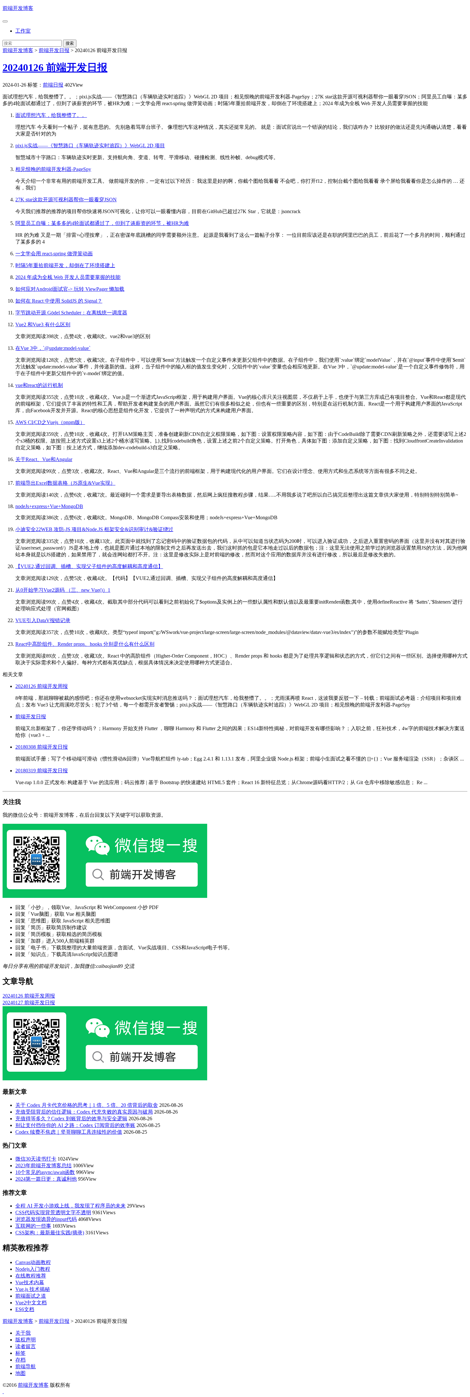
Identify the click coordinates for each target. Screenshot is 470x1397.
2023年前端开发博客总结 (43, 1165)
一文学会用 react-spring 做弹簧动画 (54, 253)
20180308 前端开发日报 (41, 747)
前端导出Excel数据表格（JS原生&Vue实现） (65, 483)
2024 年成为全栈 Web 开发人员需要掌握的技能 (68, 277)
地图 (20, 1373)
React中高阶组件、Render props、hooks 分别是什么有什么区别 (84, 644)
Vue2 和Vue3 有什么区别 (42, 324)
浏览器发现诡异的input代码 (46, 1219)
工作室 (23, 31)
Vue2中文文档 (31, 1302)
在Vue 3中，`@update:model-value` (52, 348)
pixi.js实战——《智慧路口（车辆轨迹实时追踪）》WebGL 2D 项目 (90, 145)
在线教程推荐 (30, 1275)
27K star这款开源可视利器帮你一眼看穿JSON (66, 199)
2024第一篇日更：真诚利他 (46, 1179)
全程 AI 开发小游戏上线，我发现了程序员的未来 (70, 1205)
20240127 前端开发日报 (29, 1002)
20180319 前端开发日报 (41, 770)
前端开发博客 (18, 8)
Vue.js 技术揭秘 (32, 1289)
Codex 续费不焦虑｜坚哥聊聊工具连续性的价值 (68, 1132)
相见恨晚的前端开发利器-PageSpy (53, 169)
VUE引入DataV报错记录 (42, 620)
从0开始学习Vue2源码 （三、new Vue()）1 (62, 590)
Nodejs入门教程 (32, 1269)
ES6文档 (24, 1309)
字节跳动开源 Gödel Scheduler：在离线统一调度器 (71, 312)
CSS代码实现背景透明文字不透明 (53, 1212)
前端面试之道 (30, 1296)
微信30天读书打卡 (35, 1159)
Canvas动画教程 (33, 1262)
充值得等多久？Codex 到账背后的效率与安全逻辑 (71, 1118)
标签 (20, 1353)
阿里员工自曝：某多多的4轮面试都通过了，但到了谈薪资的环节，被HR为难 (102, 223)
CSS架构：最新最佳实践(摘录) (49, 1232)
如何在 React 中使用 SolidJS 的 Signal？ (58, 301)
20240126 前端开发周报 (41, 686)
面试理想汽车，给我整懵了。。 (51, 115)
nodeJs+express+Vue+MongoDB (49, 506)
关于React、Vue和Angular (43, 459)
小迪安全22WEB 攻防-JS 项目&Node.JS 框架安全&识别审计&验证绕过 (94, 529)
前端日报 (53, 85)
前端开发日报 (54, 50)
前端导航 (25, 1366)
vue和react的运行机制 (39, 385)
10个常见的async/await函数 (45, 1172)
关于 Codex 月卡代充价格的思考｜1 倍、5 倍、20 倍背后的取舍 (86, 1105)
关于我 (23, 1333)
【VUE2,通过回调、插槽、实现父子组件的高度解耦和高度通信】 (89, 566)
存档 (20, 1359)
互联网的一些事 (33, 1226)
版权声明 (25, 1339)
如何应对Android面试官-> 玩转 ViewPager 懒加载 (69, 289)
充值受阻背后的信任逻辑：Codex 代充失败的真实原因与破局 (84, 1112)
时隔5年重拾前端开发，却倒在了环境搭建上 (65, 265)
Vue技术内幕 (29, 1282)
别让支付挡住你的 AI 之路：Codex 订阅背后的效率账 (75, 1125)
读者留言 (25, 1346)
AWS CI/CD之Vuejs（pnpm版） (50, 422)
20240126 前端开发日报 (55, 67)
